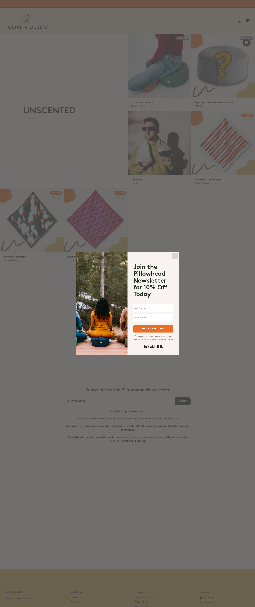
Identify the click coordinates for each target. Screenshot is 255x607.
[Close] (175, 256)
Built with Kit (153, 346)
